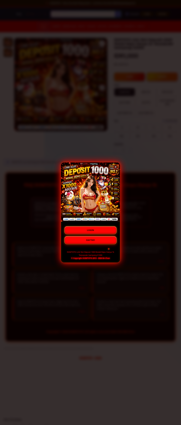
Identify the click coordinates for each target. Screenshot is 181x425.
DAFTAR (90, 240)
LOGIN (90, 230)
